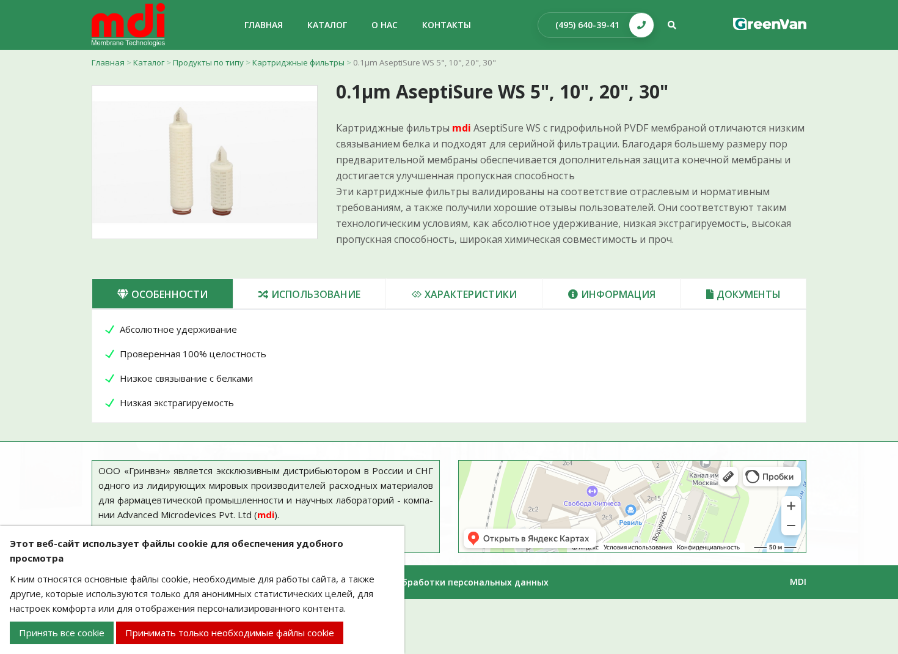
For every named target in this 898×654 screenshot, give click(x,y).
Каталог (148, 62)
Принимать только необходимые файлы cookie (229, 632)
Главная (108, 62)
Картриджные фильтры (298, 62)
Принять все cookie (61, 632)
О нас (384, 25)
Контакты (446, 25)
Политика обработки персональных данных (449, 582)
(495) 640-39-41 (587, 25)
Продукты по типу (208, 62)
